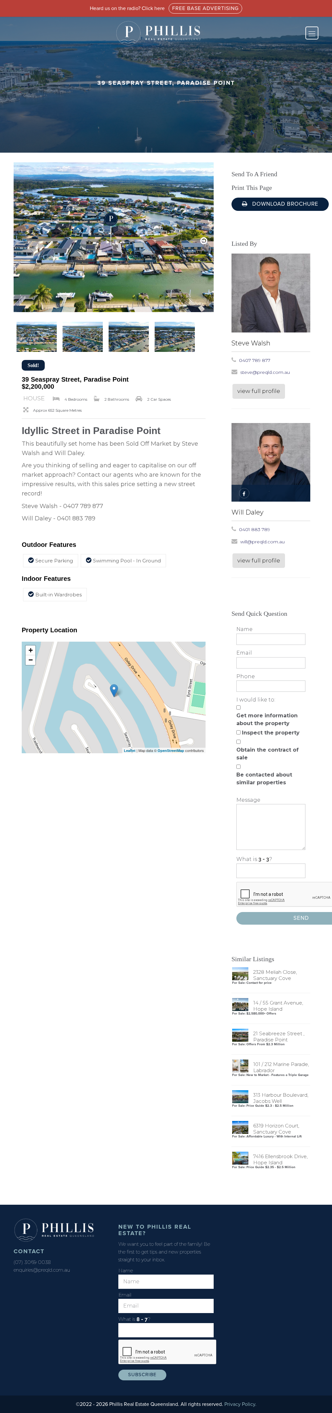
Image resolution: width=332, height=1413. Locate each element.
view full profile (258, 391)
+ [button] (31, 650)
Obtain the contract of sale (267, 754)
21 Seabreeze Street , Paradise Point (278, 1036)
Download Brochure (284, 204)
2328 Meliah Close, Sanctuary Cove (275, 975)
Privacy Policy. (240, 1404)
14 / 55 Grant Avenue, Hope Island (278, 1006)
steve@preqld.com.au (265, 372)
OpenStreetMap (171, 750)
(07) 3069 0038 (32, 1262)
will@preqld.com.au (262, 542)
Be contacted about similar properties (264, 779)
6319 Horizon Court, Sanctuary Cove (276, 1129)
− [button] (31, 660)
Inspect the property (271, 733)
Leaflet (130, 750)
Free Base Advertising (205, 8)
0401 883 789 (254, 529)
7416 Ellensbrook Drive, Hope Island (280, 1159)
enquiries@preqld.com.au (42, 1270)
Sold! (33, 365)
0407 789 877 (254, 360)
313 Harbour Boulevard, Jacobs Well (280, 1098)
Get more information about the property (267, 719)
